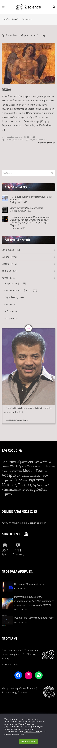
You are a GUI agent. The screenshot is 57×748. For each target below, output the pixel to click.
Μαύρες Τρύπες (17, 484)
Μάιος (6, 89)
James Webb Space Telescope (21, 466)
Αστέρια (9, 475)
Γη (34, 485)
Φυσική (8, 304)
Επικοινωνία (11, 664)
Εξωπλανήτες (15, 470)
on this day (48, 466)
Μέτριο (6, 263)
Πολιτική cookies (32, 731)
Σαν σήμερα (42, 140)
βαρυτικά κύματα (15, 462)
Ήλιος (17, 480)
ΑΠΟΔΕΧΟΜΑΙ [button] (28, 741)
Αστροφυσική (11, 283)
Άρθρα (5, 277)
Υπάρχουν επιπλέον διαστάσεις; (26, 208)
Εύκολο (6, 256)
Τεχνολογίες (11, 297)
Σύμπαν (7, 494)
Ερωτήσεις (18, 554)
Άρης (25, 480)
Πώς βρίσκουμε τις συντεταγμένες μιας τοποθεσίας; (31, 198)
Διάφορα (9, 311)
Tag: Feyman (27, 19)
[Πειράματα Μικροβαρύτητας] (7, 586)
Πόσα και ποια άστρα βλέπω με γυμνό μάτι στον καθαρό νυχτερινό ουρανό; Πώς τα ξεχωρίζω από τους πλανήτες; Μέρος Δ (30, 221)
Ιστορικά (9, 318)
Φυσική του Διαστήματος (17, 290)
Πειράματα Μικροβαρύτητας (29, 584)
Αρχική (15, 19)
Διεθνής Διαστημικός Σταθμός (29, 476)
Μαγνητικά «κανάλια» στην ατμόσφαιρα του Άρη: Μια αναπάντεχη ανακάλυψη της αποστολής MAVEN (34, 601)
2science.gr (27, 726)
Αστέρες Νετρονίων (22, 489)
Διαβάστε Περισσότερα (46, 142)
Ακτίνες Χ (35, 462)
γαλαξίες (40, 489)
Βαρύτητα (36, 480)
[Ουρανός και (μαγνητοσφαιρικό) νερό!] (7, 620)
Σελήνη (5, 471)
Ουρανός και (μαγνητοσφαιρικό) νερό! (34, 617)
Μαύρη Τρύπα (35, 470)
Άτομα (46, 462)
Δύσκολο (6, 270)
